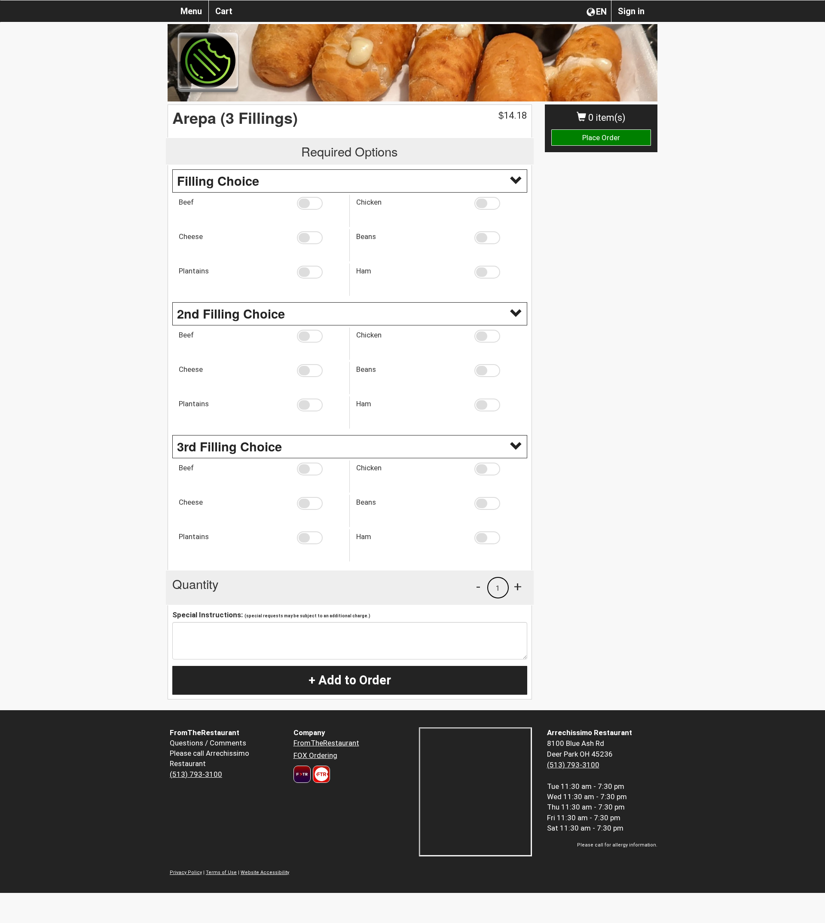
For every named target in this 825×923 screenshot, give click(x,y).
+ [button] (518, 586)
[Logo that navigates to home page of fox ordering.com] (320, 774)
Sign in (631, 11)
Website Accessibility (265, 872)
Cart (223, 11)
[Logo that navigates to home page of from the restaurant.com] (302, 774)
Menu (191, 11)
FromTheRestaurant (326, 743)
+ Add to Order (350, 680)
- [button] (478, 586)
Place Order (601, 137)
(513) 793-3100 (196, 774)
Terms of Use (221, 872)
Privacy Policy (186, 872)
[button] (320, 203)
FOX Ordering (315, 755)
